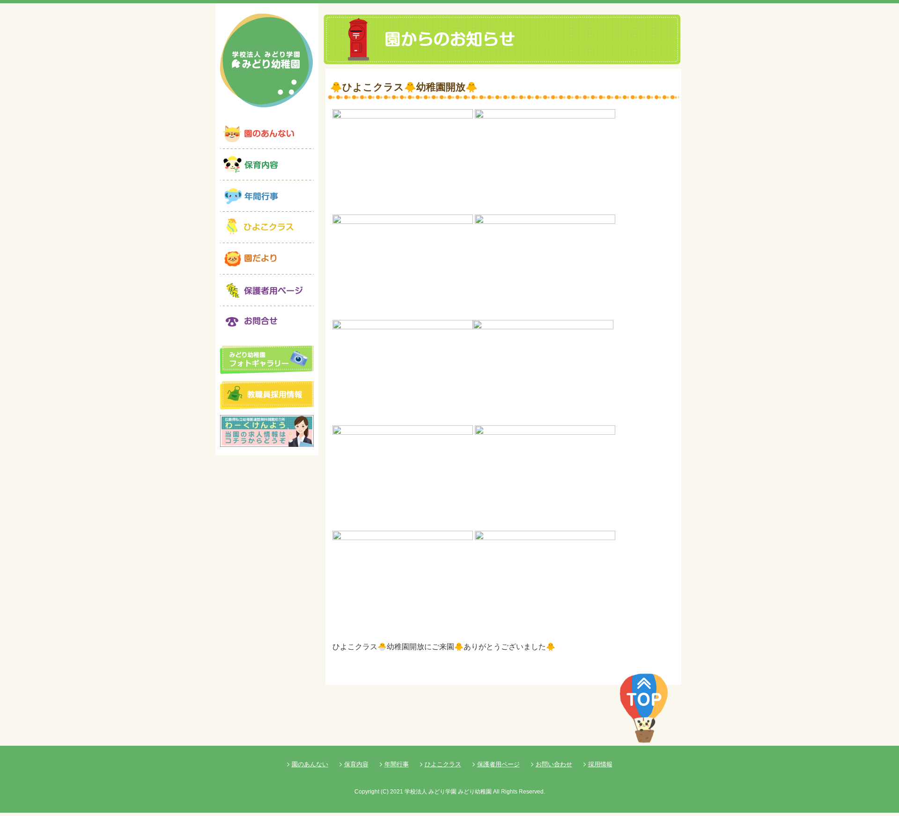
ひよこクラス (443, 764)
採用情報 (600, 764)
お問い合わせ (554, 764)
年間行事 (396, 764)
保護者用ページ (498, 764)
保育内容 (356, 764)
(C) (385, 791)
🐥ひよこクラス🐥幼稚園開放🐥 (404, 87)
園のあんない (310, 764)
